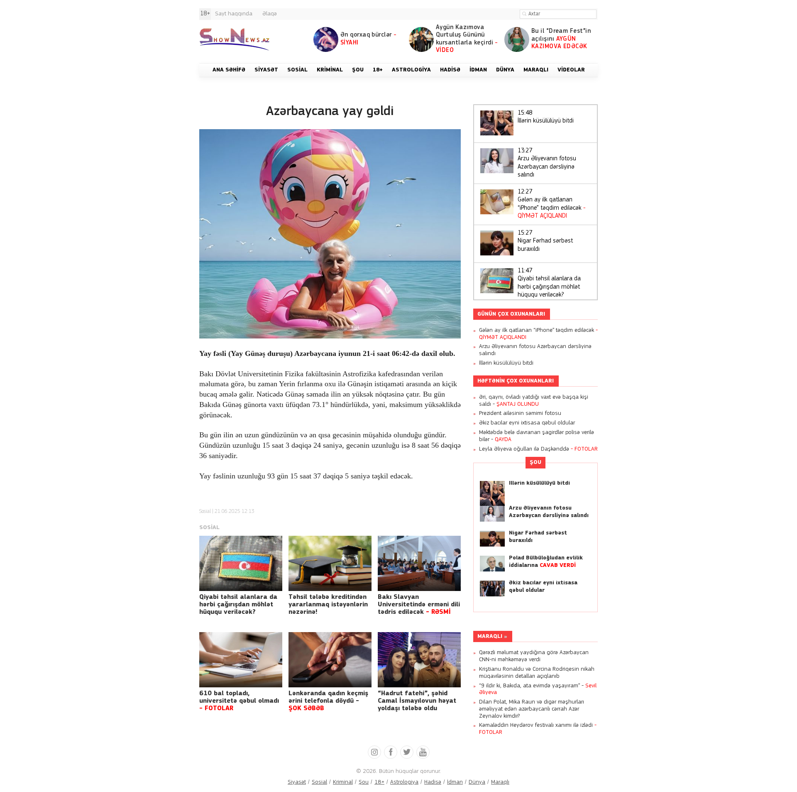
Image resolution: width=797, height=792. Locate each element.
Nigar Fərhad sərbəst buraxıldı (545, 241)
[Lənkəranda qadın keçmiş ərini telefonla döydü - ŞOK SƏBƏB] (330, 659)
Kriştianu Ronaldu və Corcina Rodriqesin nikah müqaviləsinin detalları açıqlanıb (536, 672)
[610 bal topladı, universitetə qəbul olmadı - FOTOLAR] (240, 659)
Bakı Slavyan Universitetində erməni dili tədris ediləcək (419, 604)
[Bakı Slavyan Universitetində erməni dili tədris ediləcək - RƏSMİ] (419, 563)
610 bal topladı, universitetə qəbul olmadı (239, 701)
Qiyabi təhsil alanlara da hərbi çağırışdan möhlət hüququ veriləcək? (238, 604)
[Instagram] (374, 752)
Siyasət (297, 782)
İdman (455, 782)
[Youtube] (423, 752)
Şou (535, 462)
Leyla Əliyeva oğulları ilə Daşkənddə (538, 449)
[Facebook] (390, 752)
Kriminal (343, 782)
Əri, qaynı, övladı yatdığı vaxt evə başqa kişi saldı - (533, 400)
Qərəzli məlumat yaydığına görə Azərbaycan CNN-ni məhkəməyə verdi (534, 656)
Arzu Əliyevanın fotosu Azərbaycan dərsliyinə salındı (547, 163)
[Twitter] (406, 752)
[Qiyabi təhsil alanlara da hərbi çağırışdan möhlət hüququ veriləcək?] (240, 563)
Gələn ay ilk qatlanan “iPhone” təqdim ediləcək (552, 204)
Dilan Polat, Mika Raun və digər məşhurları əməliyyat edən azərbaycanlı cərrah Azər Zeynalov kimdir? (531, 709)
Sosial (205, 511)
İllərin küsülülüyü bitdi (546, 117)
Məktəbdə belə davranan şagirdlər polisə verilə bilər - (536, 436)
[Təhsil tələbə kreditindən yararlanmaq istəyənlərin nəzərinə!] (330, 563)
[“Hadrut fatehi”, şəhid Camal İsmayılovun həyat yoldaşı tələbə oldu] (419, 659)
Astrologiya (404, 782)
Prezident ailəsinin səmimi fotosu (520, 413)
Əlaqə (269, 14)
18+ (379, 782)
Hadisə (432, 782)
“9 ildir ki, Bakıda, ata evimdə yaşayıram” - (538, 689)
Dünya (477, 782)
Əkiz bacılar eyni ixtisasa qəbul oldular (527, 423)
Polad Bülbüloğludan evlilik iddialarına (546, 562)
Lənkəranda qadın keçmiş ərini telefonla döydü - (328, 701)
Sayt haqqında (233, 14)
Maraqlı (489, 636)
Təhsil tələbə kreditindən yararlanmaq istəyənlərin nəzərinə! (328, 604)
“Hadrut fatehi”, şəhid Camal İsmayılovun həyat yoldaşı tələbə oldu (417, 701)
